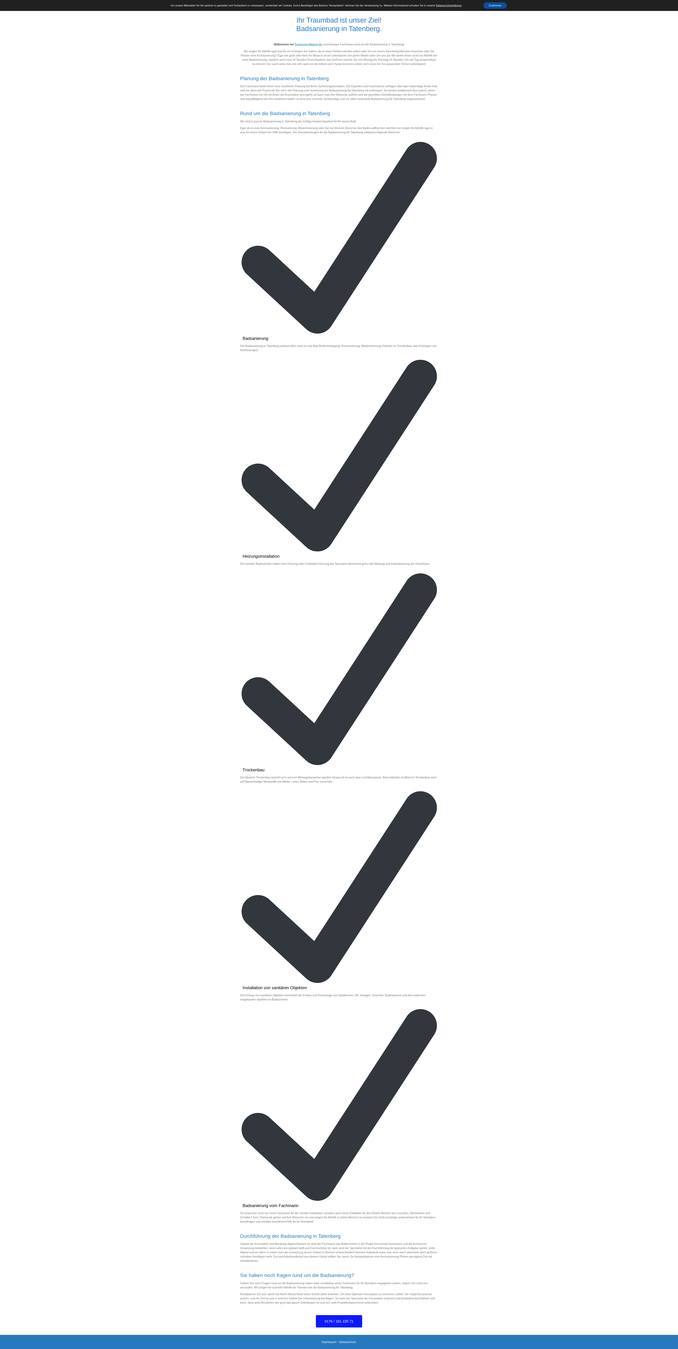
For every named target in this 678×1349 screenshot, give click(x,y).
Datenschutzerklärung (449, 5)
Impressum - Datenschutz (339, 1342)
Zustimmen (495, 5)
